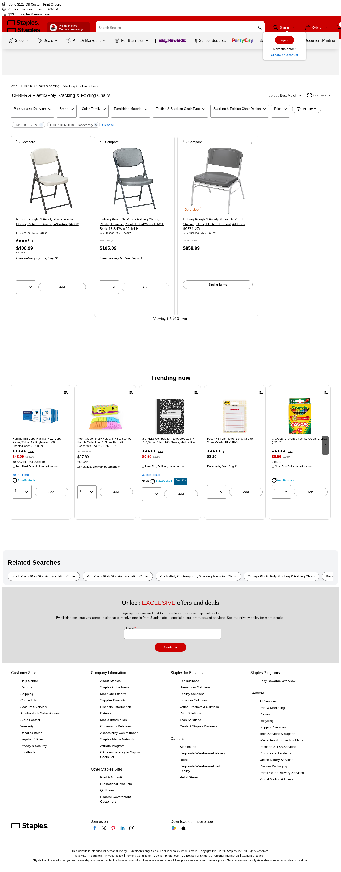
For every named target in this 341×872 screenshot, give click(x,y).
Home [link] (13, 86)
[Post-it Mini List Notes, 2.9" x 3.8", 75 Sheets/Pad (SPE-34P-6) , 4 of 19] (235, 416)
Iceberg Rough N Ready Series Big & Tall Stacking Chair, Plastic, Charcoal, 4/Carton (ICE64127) (214, 223)
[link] (58, 4)
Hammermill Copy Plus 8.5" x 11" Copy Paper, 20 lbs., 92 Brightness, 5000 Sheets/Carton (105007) (37, 442)
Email (130, 628)
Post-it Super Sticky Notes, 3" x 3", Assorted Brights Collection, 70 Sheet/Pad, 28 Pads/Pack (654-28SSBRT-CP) (104, 442)
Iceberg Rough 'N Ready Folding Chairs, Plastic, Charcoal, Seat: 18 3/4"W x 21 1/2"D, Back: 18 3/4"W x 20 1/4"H (132, 223)
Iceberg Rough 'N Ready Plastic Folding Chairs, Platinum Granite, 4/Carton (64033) (47, 221)
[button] (260, 27)
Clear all (108, 125)
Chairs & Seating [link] (47, 86)
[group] (40, 445)
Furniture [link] (27, 86)
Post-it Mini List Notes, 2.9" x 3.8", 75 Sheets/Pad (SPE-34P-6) (230, 440)
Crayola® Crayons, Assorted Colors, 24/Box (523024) (299, 440)
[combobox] (180, 27)
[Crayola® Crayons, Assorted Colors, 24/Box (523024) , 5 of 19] (299, 416)
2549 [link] (160, 451)
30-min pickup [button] (21, 475)
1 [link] (32, 241)
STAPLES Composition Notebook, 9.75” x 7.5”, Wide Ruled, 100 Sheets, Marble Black (169, 440)
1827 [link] (290, 451)
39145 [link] (31, 451)
